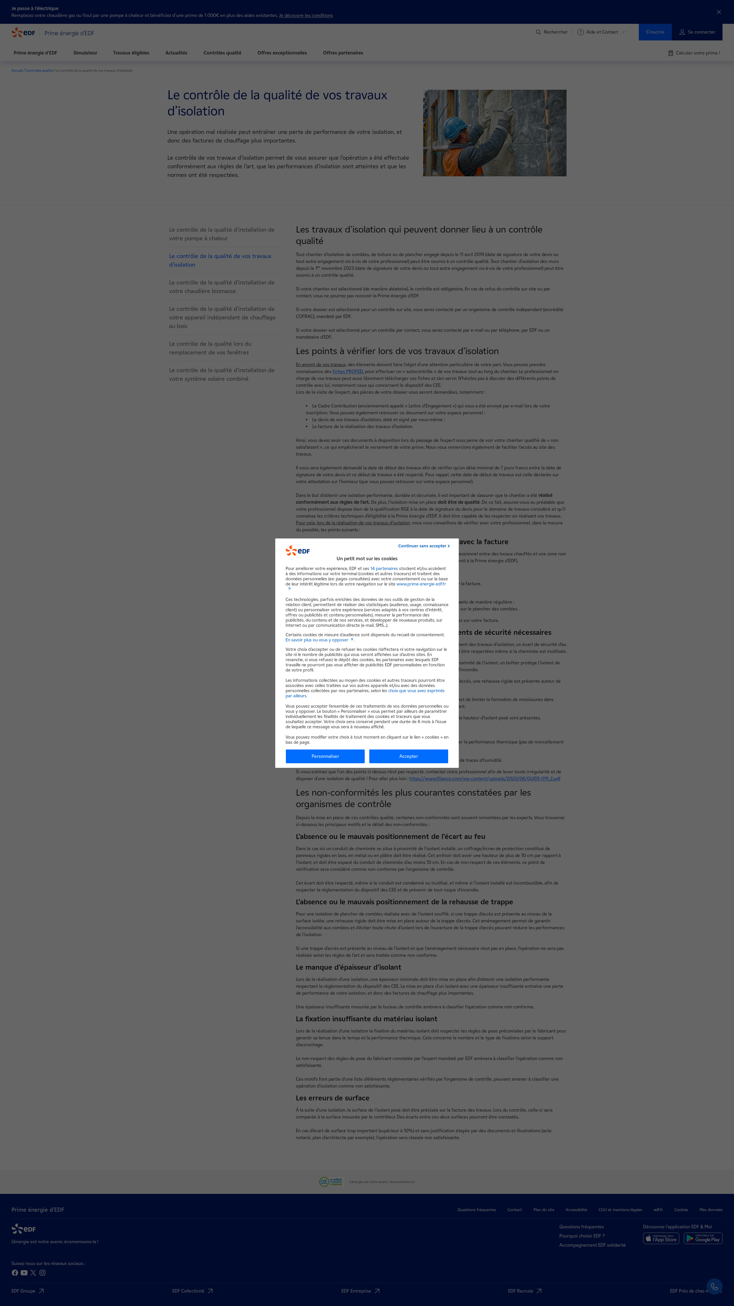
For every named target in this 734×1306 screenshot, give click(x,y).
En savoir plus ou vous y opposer (317, 640)
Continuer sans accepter (422, 546)
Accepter (408, 756)
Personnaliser (325, 756)
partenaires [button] (384, 568)
